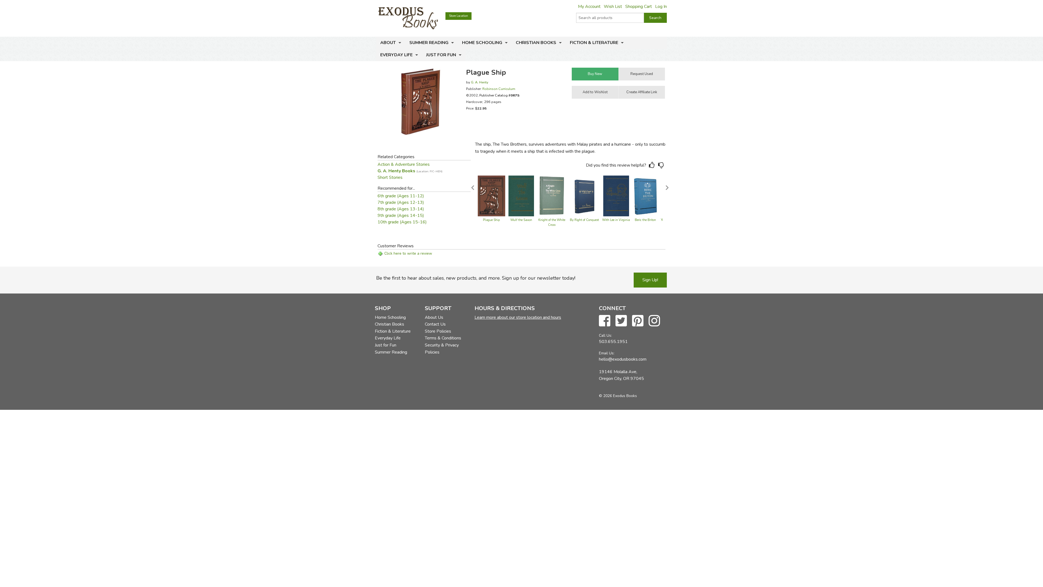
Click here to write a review (408, 253)
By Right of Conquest (584, 220)
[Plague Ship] (491, 196)
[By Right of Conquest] (584, 196)
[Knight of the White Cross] (552, 196)
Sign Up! (650, 280)
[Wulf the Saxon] (521, 196)
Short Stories (390, 177)
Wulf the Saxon (521, 220)
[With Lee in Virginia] (616, 196)
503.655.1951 (613, 342)
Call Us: (605, 335)
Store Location (458, 16)
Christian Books (536, 43)
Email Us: (606, 353)
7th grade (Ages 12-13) (401, 202)
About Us (434, 317)
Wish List (613, 7)
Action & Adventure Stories (404, 164)
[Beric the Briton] (645, 196)
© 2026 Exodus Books (618, 395)
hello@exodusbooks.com (622, 359)
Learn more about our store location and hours (518, 317)
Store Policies (438, 331)
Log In (661, 7)
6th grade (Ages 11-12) (401, 196)
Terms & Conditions (443, 338)
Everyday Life (396, 55)
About (388, 43)
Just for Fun (441, 55)
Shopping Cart (638, 7)
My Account (589, 7)
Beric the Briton (645, 220)
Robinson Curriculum (498, 88)
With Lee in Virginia (616, 220)
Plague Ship (491, 220)
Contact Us (435, 324)
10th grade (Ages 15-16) (402, 222)
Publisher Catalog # (499, 95)
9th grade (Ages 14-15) (401, 215)
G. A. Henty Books (410, 171)
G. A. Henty (479, 82)
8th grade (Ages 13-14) (401, 209)
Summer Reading (428, 43)
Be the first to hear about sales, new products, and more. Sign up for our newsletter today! (475, 278)
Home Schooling (482, 43)
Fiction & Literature (594, 43)
